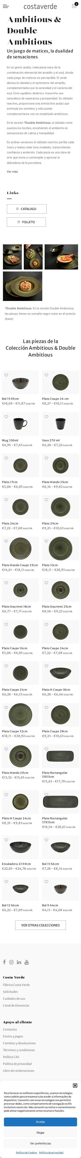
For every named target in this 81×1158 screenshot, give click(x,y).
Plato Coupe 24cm (55, 648)
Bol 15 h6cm (50, 864)
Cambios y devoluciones (19, 1043)
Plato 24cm (10, 523)
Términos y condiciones (19, 1050)
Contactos (10, 1029)
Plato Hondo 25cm (55, 482)
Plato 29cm (50, 523)
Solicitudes (10, 992)
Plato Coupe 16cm (14, 648)
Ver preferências (40, 1143)
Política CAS (11, 1057)
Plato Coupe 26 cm (55, 399)
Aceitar (40, 1121)
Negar (40, 1132)
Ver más (12, 171)
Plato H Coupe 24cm (16, 818)
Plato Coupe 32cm (15, 731)
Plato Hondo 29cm (15, 773)
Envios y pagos (13, 1036)
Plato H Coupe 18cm (56, 689)
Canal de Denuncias (16, 1005)
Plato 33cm (50, 565)
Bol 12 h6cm (10, 905)
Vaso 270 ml (51, 440)
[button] (75, 1085)
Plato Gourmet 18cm (16, 606)
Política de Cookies (26, 1152)
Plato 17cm (9, 482)
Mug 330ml (10, 440)
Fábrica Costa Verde (16, 985)
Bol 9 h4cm (50, 905)
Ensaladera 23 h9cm (16, 864)
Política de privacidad (51, 1152)
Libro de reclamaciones (18, 1071)
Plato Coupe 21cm (14, 689)
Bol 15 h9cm (10, 399)
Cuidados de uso (14, 998)
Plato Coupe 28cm (55, 731)
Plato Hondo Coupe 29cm (20, 565)
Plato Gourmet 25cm (56, 606)
